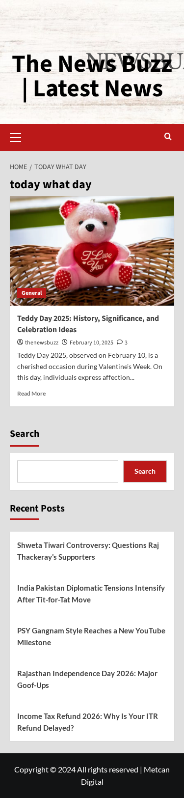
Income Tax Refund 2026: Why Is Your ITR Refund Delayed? (87, 722)
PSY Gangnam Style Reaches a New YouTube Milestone (91, 636)
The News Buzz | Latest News (92, 76)
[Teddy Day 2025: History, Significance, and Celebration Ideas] (92, 251)
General (32, 293)
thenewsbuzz (41, 343)
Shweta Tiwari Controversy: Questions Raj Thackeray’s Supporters (88, 551)
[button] (19, 136)
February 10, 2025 (91, 343)
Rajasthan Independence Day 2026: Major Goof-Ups (87, 679)
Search (24, 434)
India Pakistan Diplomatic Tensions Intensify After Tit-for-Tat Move (91, 593)
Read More (31, 393)
